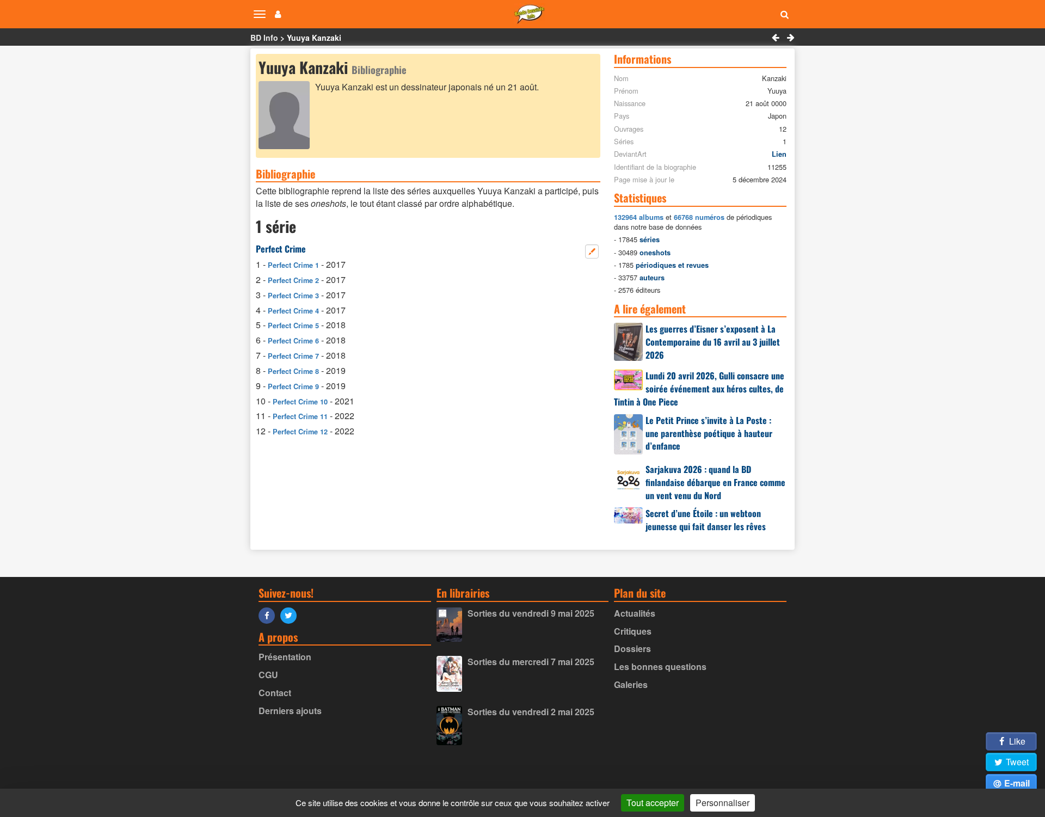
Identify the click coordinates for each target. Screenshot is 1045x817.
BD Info (264, 37)
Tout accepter (652, 802)
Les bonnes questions (660, 666)
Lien (779, 154)
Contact (275, 692)
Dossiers (632, 648)
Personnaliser (722, 802)
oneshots (655, 252)
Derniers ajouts (290, 710)
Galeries (631, 684)
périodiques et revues (672, 265)
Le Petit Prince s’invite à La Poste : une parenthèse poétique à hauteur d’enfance (709, 433)
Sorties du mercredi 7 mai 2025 (531, 661)
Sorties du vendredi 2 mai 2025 (531, 711)
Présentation (285, 656)
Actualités (634, 613)
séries (650, 239)
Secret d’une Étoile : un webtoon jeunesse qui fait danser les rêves (706, 520)
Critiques (632, 631)
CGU (268, 674)
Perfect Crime (281, 248)
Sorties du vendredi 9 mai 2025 (531, 613)
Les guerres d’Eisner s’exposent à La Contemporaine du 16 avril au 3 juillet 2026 (713, 341)
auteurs (652, 277)
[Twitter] (291, 615)
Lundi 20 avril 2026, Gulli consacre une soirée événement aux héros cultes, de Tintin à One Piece (699, 388)
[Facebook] (269, 615)
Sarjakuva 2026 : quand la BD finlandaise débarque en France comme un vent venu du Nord (715, 482)
